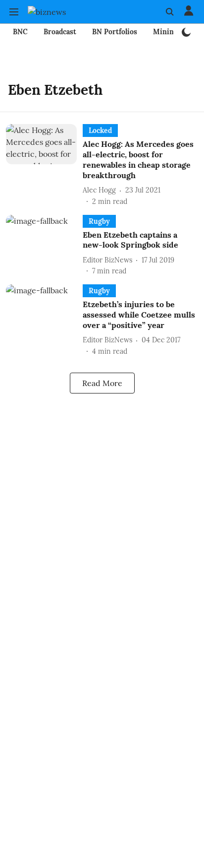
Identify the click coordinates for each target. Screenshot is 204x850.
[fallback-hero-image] (44, 165)
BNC (20, 31)
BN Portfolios (114, 31)
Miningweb (172, 31)
